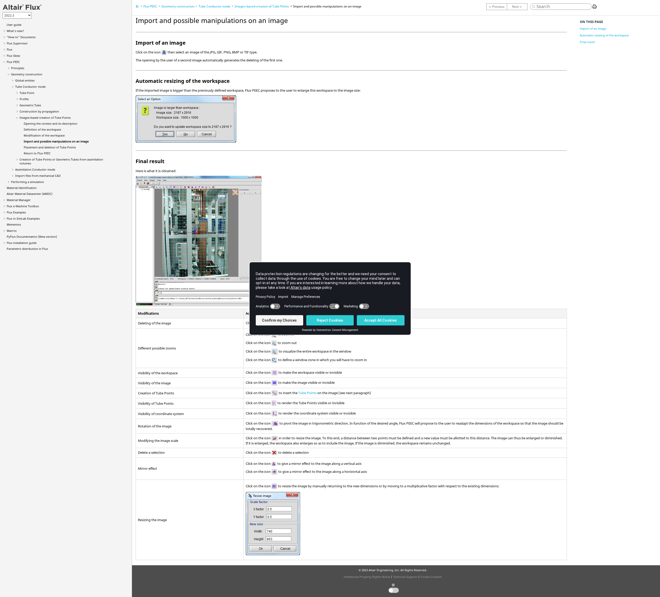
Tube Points (307, 393)
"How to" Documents (21, 37)
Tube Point (27, 93)
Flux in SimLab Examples (23, 218)
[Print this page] (594, 8)
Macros (11, 231)
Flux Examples (16, 212)
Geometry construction (26, 74)
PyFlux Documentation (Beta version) (32, 236)
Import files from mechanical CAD (38, 176)
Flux (9, 49)
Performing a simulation (27, 182)
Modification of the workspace (44, 135)
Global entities (25, 80)
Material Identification (22, 188)
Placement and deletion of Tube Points (50, 147)
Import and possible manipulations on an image (56, 141)
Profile (24, 99)
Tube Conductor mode (30, 87)
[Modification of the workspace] (496, 6)
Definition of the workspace (42, 129)
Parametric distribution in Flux (27, 249)
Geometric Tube (30, 105)
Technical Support (405, 577)
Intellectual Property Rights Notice (367, 577)
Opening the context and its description (50, 123)
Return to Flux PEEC (37, 153)
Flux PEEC (13, 62)
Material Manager (19, 200)
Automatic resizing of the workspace (604, 35)
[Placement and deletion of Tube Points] (518, 6)
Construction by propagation (39, 111)
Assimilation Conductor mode (35, 169)
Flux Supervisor (17, 43)
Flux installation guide (22, 243)
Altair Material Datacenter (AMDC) (29, 194)
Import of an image (593, 28)
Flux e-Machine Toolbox (23, 206)
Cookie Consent (431, 577)
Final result (587, 42)
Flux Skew (13, 56)
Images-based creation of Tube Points (45, 118)
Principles (17, 68)
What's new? (15, 31)
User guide (14, 25)
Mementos (14, 224)
